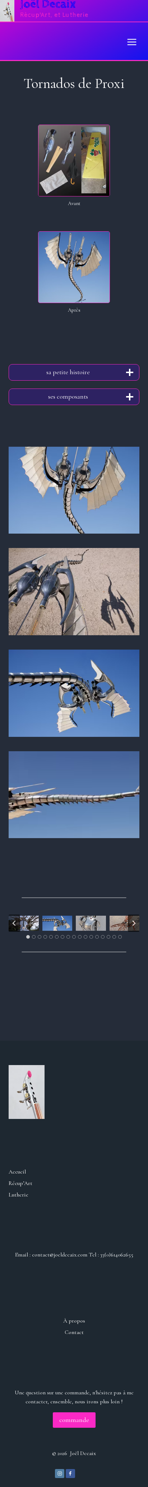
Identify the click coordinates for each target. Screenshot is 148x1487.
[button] (74, 490)
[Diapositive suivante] (133, 923)
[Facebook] (70, 1473)
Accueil (17, 1171)
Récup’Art (20, 1183)
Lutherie (18, 1194)
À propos (74, 1320)
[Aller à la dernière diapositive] (14, 923)
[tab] (28, 937)
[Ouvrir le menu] (131, 41)
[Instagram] (59, 1473)
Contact (74, 1332)
